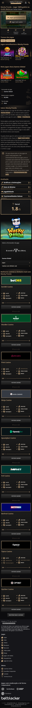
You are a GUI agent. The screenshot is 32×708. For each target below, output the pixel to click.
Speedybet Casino (8, 438)
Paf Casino (5, 476)
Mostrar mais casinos (16, 615)
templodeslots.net (16, 706)
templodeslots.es (9, 704)
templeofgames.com (23, 703)
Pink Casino (6, 362)
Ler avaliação (23, 32)
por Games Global (16, 9)
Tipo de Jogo (4, 101)
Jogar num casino (23, 138)
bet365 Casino (7, 287)
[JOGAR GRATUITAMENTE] (7, 51)
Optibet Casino (7, 589)
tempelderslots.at (12, 703)
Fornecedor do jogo (6, 89)
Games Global (5, 113)
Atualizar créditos (16, 32)
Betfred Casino (7, 514)
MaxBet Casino (7, 325)
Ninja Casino (6, 400)
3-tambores (10, 41)
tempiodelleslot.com (20, 704)
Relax (3, 41)
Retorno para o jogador (7, 95)
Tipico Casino (6, 551)
